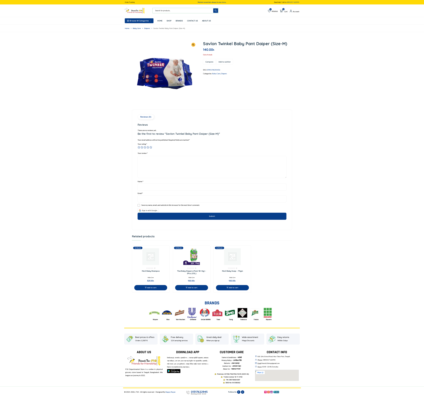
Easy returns (283, 337)
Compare (209, 62)
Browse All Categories (139, 21)
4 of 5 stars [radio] (148, 147)
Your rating (142, 144)
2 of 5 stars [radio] (142, 147)
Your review (143, 153)
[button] (150, 287)
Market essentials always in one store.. (212, 2)
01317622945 (199, 391)
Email (140, 193)
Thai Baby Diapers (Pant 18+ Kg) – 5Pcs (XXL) (191, 272)
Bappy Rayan (170, 392)
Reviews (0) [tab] (145, 117)
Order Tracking (130, 2)
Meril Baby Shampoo (151, 271)
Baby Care (137, 28)
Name (140, 181)
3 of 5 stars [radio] (145, 147)
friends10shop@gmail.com (270, 363)
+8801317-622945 (292, 2)
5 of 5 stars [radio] (151, 147)
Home (127, 28)
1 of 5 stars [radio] (139, 147)
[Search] (215, 10)
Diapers (147, 28)
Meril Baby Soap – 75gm (232, 271)
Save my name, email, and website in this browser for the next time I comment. (170, 205)
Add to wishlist (225, 62)
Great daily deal (213, 337)
